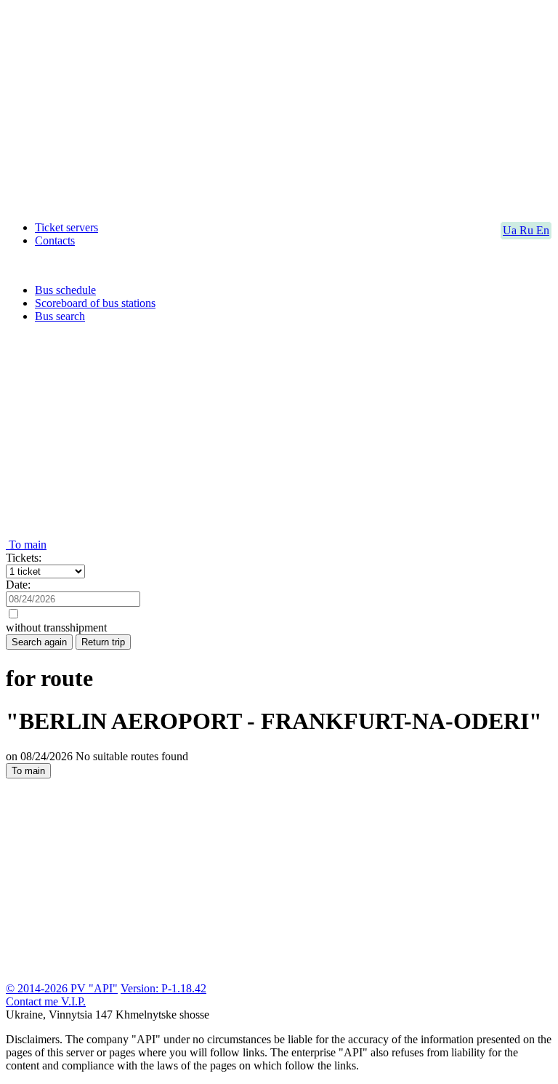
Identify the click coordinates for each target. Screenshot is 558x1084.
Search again (39, 642)
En (542, 230)
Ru (527, 230)
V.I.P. (73, 1001)
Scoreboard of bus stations (95, 303)
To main (26, 544)
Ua (511, 230)
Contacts (55, 240)
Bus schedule (65, 290)
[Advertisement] (279, 108)
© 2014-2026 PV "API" (62, 988)
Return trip (103, 642)
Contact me (33, 1001)
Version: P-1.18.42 (163, 988)
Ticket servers (66, 227)
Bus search (60, 316)
